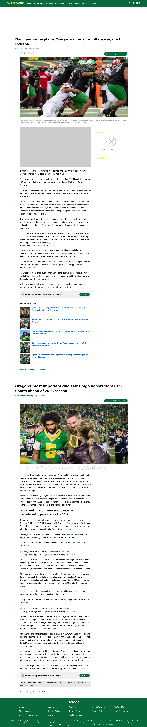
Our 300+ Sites (98, 707)
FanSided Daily (119, 707)
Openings (52, 707)
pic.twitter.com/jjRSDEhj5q (40, 242)
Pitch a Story (24, 711)
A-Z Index (52, 715)
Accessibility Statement (29, 715)
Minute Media (17, 721)
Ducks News (38, 3)
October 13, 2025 (49, 245)
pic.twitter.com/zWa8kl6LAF (57, 608)
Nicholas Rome (25, 396)
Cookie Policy (98, 711)
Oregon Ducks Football (36, 369)
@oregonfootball (73, 542)
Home (22, 369)
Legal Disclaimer (120, 711)
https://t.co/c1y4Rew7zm (33, 552)
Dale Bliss (22, 49)
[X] (129, 3)
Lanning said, (25, 202)
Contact (72, 707)
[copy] (32, 53)
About (28, 3)
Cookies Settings (76, 715)
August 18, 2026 (68, 554)
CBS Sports (74, 534)
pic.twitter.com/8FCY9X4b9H (57, 552)
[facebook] (133, 3)
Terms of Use (74, 711)
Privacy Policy (54, 711)
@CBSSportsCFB (30, 542)
